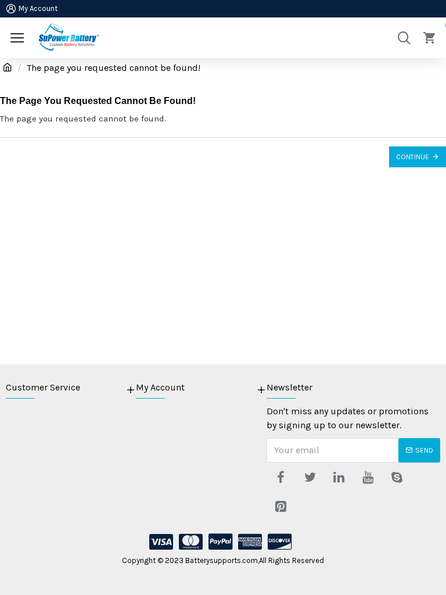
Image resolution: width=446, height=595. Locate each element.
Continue (412, 157)
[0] (431, 37)
